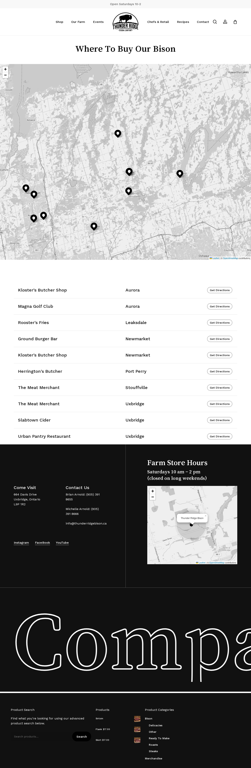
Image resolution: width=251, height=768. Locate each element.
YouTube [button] (62, 542)
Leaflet (215, 258)
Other (152, 731)
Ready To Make (159, 738)
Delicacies (155, 725)
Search (81, 736)
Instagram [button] (21, 542)
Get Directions (220, 290)
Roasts (153, 744)
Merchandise (153, 758)
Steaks (153, 751)
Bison (148, 718)
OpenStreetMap (230, 258)
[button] (43, 215)
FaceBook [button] (42, 542)
